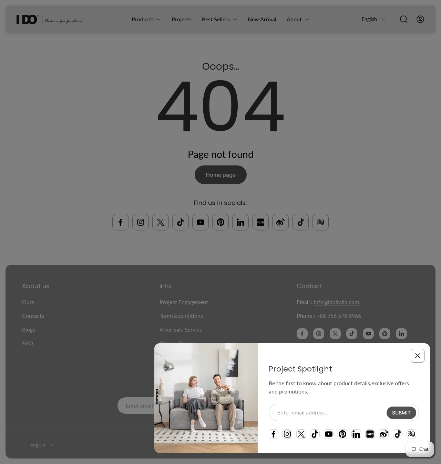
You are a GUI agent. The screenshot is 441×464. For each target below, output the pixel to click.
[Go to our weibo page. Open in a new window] (384, 434)
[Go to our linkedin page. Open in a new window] (356, 434)
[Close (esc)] (417, 356)
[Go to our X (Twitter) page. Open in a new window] (301, 434)
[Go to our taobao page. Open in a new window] (411, 434)
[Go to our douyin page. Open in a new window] (397, 434)
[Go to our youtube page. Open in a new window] (329, 434)
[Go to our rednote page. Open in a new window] (370, 434)
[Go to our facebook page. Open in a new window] (273, 434)
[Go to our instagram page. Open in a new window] (287, 434)
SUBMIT (401, 413)
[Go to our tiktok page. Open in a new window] (315, 434)
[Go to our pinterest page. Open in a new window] (342, 434)
